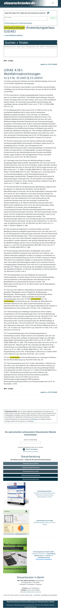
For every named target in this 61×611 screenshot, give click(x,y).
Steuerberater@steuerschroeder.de (30, 592)
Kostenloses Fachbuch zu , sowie (44, 555)
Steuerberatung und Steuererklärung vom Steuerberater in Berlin (30, 602)
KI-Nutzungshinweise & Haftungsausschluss (18, 23)
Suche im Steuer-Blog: (30, 439)
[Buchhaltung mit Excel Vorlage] (16, 522)
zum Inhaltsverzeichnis (14, 35)
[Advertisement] (30, 53)
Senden (53, 18)
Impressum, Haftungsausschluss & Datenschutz (20, 605)
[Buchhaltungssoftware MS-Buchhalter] (16, 494)
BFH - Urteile (8, 61)
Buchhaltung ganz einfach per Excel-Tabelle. (45, 522)
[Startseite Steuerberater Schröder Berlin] (27, 3)
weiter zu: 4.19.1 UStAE (48, 64)
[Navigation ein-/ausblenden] (53, 3)
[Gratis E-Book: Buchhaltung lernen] (15, 555)
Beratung (34, 419)
